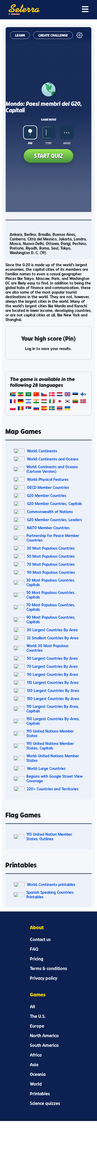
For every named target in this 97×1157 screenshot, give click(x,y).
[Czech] (44, 394)
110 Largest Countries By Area (52, 682)
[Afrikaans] (13, 394)
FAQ (34, 949)
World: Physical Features (47, 479)
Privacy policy (43, 978)
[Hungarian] (44, 401)
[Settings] (79, 35)
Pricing (36, 958)
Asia (34, 1064)
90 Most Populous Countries (51, 572)
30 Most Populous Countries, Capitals (50, 582)
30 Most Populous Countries (51, 548)
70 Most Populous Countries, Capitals (50, 607)
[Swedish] (52, 408)
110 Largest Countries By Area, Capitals (52, 708)
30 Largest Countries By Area (52, 630)
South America (44, 1045)
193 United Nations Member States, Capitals (50, 745)
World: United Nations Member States (52, 758)
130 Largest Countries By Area (53, 690)
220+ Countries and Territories (52, 789)
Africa (35, 1055)
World (36, 1084)
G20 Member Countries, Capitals (54, 503)
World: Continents (42, 451)
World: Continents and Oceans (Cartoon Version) (52, 469)
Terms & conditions (48, 968)
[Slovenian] (36, 408)
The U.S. (38, 1016)
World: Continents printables (51, 884)
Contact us (40, 939)
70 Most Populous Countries (51, 564)
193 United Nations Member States (50, 733)
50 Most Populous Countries (51, 556)
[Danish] (52, 394)
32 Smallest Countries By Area (52, 638)
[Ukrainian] (67, 408)
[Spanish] (44, 408)
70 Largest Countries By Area (52, 666)
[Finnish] (83, 394)
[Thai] (60, 408)
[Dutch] (60, 394)
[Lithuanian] (75, 401)
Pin (30, 143)
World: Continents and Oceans (52, 459)
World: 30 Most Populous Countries (47, 648)
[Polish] (13, 408)
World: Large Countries (46, 768)
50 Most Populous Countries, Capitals (50, 594)
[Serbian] (28, 408)
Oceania (38, 1074)
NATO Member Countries (48, 527)
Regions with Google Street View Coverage (54, 778)
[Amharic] (20, 394)
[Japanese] (60, 401)
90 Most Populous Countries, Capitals (50, 619)
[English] (67, 394)
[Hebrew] (28, 401)
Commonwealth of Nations (50, 511)
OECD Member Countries (48, 487)
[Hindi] (36, 401)
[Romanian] (20, 408)
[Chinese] (36, 394)
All (32, 1006)
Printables (40, 1093)
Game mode (48, 119)
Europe (37, 1026)
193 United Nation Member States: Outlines (49, 836)
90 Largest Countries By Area (52, 674)
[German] (20, 401)
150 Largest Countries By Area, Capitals (52, 721)
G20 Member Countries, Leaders (54, 519)
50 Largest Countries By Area (52, 658)
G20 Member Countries (46, 495)
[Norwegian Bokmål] (83, 401)
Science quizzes (45, 1103)
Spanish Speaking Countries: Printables (50, 894)
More (66, 143)
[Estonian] (75, 394)
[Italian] (52, 401)
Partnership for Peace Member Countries (52, 537)
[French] (13, 401)
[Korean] (67, 401)
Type (48, 143)
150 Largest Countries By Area (53, 698)
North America (44, 1035)
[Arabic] (28, 394)
